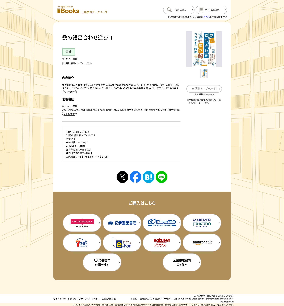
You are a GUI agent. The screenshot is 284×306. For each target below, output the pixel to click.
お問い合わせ (109, 298)
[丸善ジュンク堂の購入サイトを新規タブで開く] (202, 223)
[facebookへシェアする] (135, 177)
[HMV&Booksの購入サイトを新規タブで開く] (82, 223)
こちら (207, 17)
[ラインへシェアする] (161, 177)
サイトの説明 (59, 298)
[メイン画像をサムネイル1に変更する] (204, 73)
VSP (107, 156)
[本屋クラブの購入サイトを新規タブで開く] (162, 223)
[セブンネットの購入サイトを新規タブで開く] (82, 242)
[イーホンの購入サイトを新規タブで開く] (122, 242)
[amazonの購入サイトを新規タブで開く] (202, 242)
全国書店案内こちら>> (182, 262)
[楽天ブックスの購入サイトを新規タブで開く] (162, 242)
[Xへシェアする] (122, 177)
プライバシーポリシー (90, 298)
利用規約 (72, 298)
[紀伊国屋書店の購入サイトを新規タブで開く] (122, 223)
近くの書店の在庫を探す (102, 262)
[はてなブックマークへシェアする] (148, 177)
